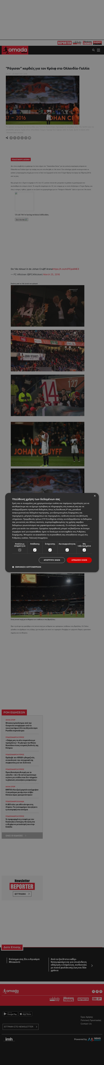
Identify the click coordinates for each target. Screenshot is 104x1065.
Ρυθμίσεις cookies (20, 538)
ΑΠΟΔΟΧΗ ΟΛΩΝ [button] (79, 560)
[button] (26, 566)
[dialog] (52, 532)
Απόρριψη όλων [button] (52, 560)
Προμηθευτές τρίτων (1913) (35, 519)
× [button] (95, 496)
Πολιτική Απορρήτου (38, 538)
